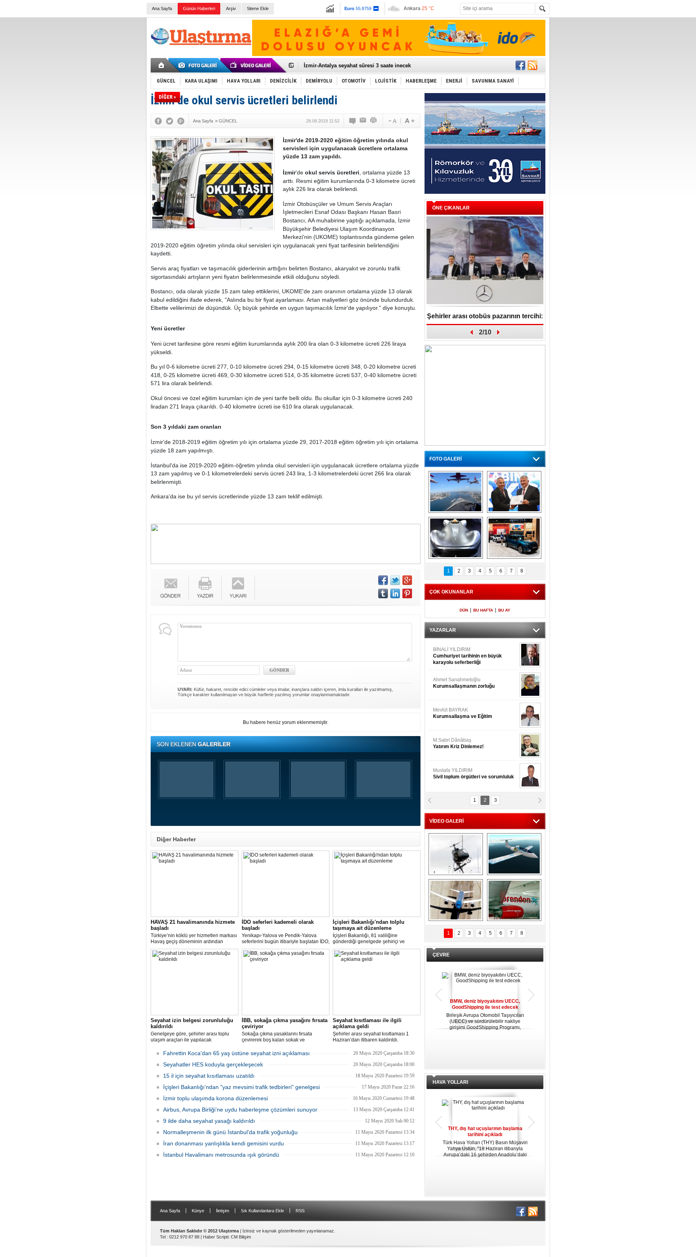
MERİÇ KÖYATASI (453, 743)
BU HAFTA (483, 610)
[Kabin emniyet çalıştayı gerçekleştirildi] (514, 492)
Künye (198, 1210)
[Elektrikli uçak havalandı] (514, 854)
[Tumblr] (383, 593)
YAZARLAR (442, 630)
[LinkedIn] (395, 593)
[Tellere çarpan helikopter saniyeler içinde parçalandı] (456, 854)
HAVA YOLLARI (450, 1082)
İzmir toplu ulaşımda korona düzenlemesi (215, 1098)
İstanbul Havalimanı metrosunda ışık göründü (221, 1154)
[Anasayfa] (162, 65)
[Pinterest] (407, 593)
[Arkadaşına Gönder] (363, 120)
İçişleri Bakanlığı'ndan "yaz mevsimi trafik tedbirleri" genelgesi (241, 1087)
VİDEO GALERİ (446, 821)
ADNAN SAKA (457, 713)
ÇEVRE (441, 955)
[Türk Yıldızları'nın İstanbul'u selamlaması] (456, 492)
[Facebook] (158, 120)
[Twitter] (169, 120)
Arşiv (231, 8)
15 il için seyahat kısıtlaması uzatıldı (209, 1075)
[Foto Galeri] (199, 65)
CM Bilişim (241, 1236)
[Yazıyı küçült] (392, 120)
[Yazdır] (373, 120)
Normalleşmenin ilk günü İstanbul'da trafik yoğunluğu (230, 1132)
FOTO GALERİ (445, 459)
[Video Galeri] (251, 65)
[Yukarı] (238, 587)
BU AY (504, 610)
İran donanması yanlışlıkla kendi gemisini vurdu (223, 1143)
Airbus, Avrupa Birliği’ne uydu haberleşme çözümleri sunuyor (240, 1109)
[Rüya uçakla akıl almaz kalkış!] (456, 900)
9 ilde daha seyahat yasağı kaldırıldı (209, 1121)
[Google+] (180, 120)
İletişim (222, 1210)
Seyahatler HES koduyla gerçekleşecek (213, 1064)
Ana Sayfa (162, 8)
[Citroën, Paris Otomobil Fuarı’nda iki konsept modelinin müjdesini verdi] (514, 538)
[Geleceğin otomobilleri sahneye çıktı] (456, 538)
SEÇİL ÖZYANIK (451, 683)
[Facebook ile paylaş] (520, 65)
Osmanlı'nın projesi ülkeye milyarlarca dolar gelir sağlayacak (380, 65)
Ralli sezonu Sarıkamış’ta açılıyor (485, 316)
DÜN (464, 610)
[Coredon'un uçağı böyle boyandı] (514, 900)
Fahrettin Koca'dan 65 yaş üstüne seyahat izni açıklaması (236, 1053)
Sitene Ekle (258, 8)
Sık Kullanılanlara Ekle (262, 1210)
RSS (300, 1210)
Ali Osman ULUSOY (455, 653)
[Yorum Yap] (352, 120)
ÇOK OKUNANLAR (451, 592)
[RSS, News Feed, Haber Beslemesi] (532, 65)
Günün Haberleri (199, 8)
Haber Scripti (215, 1236)
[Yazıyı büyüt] (409, 120)
